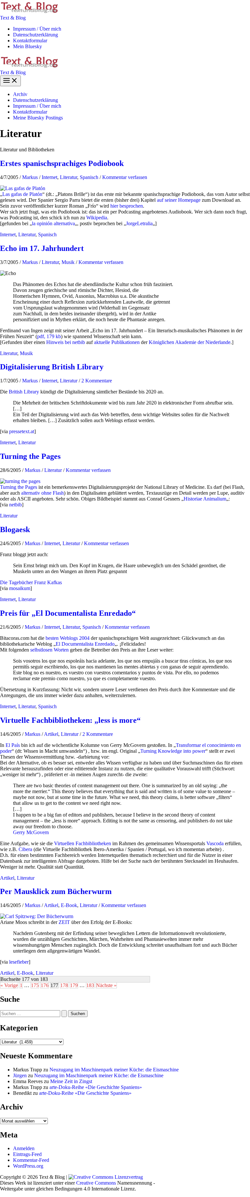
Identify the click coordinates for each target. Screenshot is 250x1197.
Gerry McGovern (31, 832)
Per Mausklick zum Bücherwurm (56, 891)
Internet (49, 177)
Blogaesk (15, 529)
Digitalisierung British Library (52, 367)
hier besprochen (126, 206)
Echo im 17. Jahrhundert (42, 248)
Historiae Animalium (205, 499)
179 (74, 985)
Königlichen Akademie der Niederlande (189, 342)
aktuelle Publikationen (117, 342)
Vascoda (215, 843)
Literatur (68, 177)
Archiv (20, 94)
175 (35, 985)
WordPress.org (28, 1166)
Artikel (51, 734)
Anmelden (24, 1148)
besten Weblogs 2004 (68, 638)
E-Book (69, 905)
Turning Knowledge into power (172, 751)
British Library (24, 391)
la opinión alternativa (53, 223)
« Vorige (9, 985)
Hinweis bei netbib (65, 342)
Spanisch (89, 177)
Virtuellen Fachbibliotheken (82, 843)
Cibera (25, 849)
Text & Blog (13, 18)
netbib (15, 504)
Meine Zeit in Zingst (71, 1081)
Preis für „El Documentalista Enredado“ (68, 613)
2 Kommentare (96, 380)
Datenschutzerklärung (35, 34)
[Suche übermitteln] (64, 1013)
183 (90, 985)
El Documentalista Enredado (85, 644)
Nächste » (106, 985)
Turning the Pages (30, 456)
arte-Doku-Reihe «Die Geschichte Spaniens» (95, 1087)
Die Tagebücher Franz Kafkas (31, 582)
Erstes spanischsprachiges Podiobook (62, 163)
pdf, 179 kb (49, 336)
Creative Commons (96, 1183)
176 (45, 985)
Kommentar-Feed (31, 1160)
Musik (68, 262)
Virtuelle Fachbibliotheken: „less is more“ (70, 720)
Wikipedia (96, 217)
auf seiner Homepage (179, 200)
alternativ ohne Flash (42, 493)
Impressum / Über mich (37, 29)
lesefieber (19, 962)
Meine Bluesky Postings (38, 117)
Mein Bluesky (27, 46)
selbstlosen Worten (49, 650)
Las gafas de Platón (22, 194)
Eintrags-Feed (27, 1154)
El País (13, 745)
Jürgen (20, 1075)
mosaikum (19, 588)
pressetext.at (21, 431)
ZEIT (64, 922)
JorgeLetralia (139, 223)
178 (64, 985)
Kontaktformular (30, 40)
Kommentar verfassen (124, 177)
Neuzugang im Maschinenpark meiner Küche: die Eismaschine (114, 1069)
